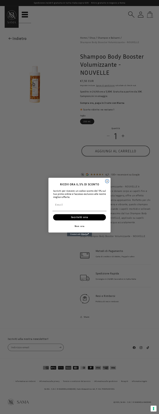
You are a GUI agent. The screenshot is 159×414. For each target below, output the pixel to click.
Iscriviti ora (79, 217)
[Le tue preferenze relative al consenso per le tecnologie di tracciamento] (154, 409)
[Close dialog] (107, 181)
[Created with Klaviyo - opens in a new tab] (79, 234)
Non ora (79, 226)
